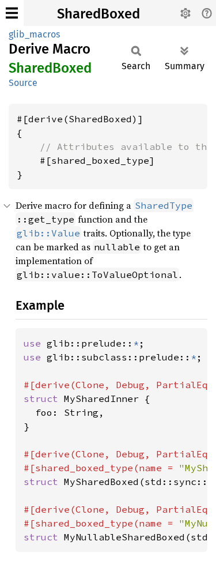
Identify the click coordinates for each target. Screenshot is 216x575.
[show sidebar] (12, 13)
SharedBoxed (98, 14)
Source (23, 82)
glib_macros (34, 34)
